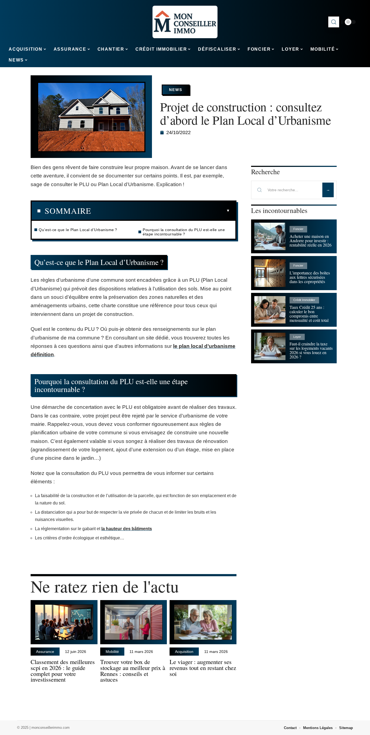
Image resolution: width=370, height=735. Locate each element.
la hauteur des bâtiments (126, 528)
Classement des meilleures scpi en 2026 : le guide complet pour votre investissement (63, 670)
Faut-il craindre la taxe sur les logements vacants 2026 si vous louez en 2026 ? (311, 350)
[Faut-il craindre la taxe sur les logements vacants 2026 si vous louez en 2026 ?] (269, 346)
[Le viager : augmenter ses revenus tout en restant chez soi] (203, 622)
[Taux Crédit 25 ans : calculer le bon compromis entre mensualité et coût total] (269, 309)
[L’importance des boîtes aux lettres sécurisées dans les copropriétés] (269, 273)
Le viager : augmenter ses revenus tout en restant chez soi (203, 668)
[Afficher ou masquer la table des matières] (160, 211)
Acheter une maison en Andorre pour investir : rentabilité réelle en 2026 (311, 240)
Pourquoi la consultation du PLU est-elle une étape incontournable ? (184, 232)
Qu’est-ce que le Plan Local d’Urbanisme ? (78, 230)
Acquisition (184, 651)
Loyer (297, 336)
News (175, 90)
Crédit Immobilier (304, 300)
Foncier (298, 229)
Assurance (45, 651)
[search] (333, 22)
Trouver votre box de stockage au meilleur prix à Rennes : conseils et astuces (132, 670)
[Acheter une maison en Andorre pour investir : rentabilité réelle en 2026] (269, 236)
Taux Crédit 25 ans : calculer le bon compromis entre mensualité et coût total (309, 313)
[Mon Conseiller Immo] (185, 22)
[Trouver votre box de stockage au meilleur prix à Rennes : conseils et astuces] (134, 622)
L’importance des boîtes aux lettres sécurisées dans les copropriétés (310, 277)
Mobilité (112, 651)
